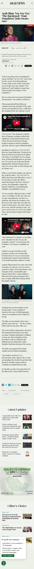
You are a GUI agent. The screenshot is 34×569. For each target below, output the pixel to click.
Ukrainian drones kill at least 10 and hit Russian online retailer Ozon (10, 437)
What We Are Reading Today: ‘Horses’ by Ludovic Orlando (11, 454)
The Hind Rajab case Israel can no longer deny (11, 528)
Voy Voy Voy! (16, 393)
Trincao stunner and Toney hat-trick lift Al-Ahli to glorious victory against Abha (11, 427)
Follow (29, 66)
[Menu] (2, 3)
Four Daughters (25, 390)
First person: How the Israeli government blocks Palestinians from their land (11, 517)
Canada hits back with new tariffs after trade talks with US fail (11, 417)
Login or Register (8, 555)
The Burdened (12, 390)
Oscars (6, 393)
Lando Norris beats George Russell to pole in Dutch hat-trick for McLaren (11, 445)
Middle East (5, 512)
